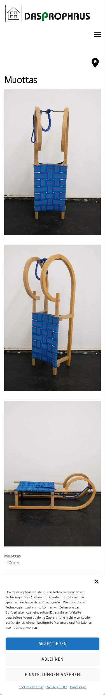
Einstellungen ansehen (52, 675)
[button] (96, 581)
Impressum (78, 687)
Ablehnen (52, 659)
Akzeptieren (52, 644)
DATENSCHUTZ (56, 687)
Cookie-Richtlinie (31, 687)
